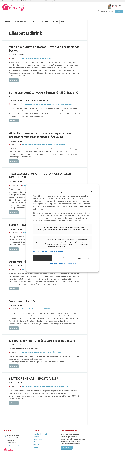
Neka (63, 258)
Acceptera (43, 258)
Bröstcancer (25, 58)
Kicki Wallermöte (47, 144)
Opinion (63, 21)
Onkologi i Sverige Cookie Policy (67, 263)
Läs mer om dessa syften (56, 251)
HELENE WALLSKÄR (48, 352)
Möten (55, 21)
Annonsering (38, 439)
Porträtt (58, 352)
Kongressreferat (58, 104)
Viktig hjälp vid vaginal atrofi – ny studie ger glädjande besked (44, 48)
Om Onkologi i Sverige (41, 434)
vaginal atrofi (46, 58)
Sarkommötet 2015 (22, 301)
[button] (91, 192)
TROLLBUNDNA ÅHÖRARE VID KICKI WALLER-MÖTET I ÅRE (40, 175)
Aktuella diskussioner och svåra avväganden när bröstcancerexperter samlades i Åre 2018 (40, 134)
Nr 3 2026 (114, 7)
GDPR (36, 447)
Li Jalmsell (68, 104)
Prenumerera (38, 442)
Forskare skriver (19, 21)
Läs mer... (13, 80)
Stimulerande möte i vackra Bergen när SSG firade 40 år (43, 94)
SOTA (66, 386)
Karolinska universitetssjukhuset (53, 386)
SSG (48, 309)
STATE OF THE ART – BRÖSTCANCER (33, 378)
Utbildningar (33, 21)
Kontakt (37, 444)
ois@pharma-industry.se (14, 446)
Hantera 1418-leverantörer (40, 251)
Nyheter (7, 21)
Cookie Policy (53, 263)
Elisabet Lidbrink (35, 58)
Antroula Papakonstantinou (31, 104)
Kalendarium (46, 21)
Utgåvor (36, 437)
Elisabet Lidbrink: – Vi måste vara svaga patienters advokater (42, 342)
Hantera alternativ (83, 258)
